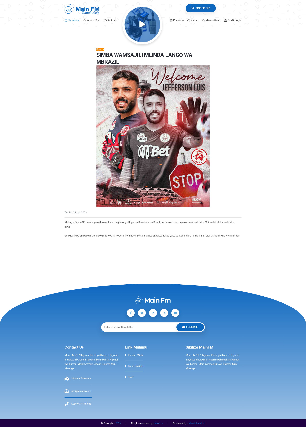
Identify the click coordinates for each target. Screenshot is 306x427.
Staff (131, 377)
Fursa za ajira (135, 366)
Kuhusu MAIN (135, 355)
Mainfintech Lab (197, 423)
